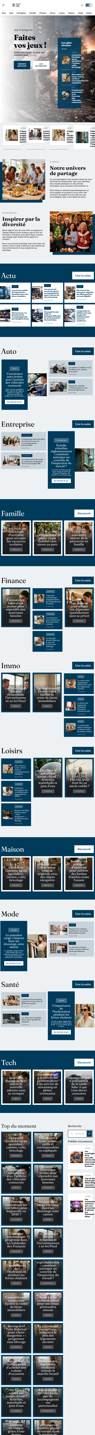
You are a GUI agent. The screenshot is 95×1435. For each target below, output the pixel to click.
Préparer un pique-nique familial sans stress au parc (47, 539)
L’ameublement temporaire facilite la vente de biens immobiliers (47, 694)
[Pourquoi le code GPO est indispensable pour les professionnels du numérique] (37, 315)
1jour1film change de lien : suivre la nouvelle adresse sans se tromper (16, 1085)
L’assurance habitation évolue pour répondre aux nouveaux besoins (15, 608)
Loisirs (74, 72)
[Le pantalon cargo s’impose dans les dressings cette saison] (37, 946)
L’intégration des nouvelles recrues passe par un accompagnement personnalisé (33, 442)
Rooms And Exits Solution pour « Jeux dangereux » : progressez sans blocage (22, 815)
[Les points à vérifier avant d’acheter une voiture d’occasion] (58, 369)
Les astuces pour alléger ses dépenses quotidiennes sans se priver (79, 609)
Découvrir (84, 513)
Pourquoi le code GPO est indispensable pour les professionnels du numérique (52, 316)
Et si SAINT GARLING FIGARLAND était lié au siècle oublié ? (79, 779)
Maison (74, 52)
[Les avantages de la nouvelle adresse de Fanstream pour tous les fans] (76, 1157)
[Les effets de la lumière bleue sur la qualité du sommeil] (11, 1019)
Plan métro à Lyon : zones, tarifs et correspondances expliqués (48, 1144)
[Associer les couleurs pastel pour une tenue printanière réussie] (58, 930)
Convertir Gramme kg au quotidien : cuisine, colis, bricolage (76, 61)
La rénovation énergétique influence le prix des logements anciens (84, 684)
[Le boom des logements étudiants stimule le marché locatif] (71, 706)
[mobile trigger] (4, 5)
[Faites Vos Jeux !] (16, 5)
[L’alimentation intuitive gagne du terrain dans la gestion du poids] (11, 1000)
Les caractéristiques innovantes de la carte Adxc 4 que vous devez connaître (79, 1083)
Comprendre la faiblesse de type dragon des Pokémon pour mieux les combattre (84, 316)
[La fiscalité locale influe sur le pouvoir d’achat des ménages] (39, 641)
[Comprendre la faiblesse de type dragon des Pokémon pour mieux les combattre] (69, 315)
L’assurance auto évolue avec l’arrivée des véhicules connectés (77, 96)
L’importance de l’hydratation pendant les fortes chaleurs (61, 1011)
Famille (12, 513)
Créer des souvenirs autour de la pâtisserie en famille (79, 538)
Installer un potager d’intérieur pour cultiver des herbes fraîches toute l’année (79, 870)
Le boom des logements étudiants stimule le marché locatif (83, 707)
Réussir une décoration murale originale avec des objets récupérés (47, 872)
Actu (8, 275)
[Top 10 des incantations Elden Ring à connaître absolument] (76, 1181)
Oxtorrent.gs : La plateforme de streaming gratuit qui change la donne (20, 316)
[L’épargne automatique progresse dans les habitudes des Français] (11, 135)
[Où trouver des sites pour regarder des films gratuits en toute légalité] (69, 292)
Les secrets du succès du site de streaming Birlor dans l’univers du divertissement (51, 293)
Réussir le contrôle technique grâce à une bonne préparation (77, 388)
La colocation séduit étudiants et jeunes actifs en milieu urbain (84, 728)
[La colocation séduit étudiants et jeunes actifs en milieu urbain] (71, 727)
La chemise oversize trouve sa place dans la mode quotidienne (79, 949)
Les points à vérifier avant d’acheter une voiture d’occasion (79, 369)
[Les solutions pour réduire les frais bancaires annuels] (39, 620)
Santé (69, 128)
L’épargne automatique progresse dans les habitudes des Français (53, 599)
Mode (10, 913)
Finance (23, 128)
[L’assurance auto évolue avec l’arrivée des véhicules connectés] (66, 95)
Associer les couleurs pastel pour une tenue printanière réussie (78, 931)
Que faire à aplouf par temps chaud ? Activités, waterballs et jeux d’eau (47, 778)
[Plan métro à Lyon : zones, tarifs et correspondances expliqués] (66, 78)
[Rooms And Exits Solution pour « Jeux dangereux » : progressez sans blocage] (8, 814)
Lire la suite (83, 275)
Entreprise (17, 424)
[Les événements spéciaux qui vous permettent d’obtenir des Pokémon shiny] (76, 1206)
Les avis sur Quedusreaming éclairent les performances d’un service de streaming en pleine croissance (47, 1082)
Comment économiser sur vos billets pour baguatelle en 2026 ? (21, 792)
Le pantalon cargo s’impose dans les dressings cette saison (14, 941)
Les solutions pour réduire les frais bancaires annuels (53, 621)
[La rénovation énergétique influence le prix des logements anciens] (71, 683)
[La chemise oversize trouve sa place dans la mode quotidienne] (58, 948)
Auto (73, 87)
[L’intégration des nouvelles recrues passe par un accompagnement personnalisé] (11, 441)
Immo (45, 128)
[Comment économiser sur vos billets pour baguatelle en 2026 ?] (8, 791)
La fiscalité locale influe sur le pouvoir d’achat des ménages (53, 642)
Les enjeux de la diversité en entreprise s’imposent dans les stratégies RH (32, 461)
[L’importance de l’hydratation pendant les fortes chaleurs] (58, 135)
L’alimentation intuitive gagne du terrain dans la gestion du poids (32, 1001)
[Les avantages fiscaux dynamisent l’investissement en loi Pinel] (35, 134)
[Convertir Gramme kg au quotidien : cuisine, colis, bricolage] (66, 60)
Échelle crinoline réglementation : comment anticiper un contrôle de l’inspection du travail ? (61, 455)
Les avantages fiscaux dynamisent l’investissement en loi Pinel (15, 694)
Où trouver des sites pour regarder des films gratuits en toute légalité (85, 293)
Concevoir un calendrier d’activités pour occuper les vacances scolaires (16, 536)
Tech (8, 1062)
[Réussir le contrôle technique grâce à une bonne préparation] (58, 387)
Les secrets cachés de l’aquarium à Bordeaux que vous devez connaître (20, 293)
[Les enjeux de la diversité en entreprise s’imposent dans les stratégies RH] (11, 461)
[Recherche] (82, 5)
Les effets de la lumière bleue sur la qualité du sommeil (31, 1019)
